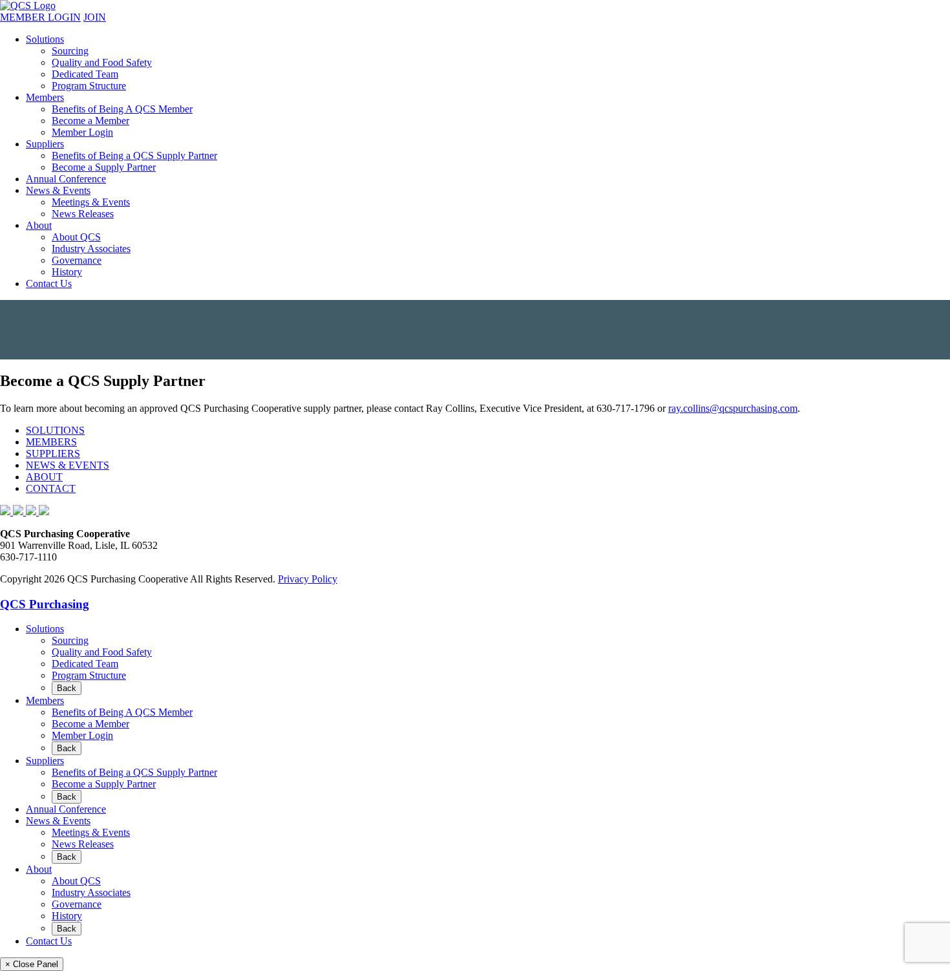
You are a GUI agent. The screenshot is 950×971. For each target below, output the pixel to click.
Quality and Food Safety (102, 62)
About (39, 225)
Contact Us (49, 283)
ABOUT (44, 476)
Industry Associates (91, 248)
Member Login (82, 132)
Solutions (45, 39)
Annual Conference (66, 178)
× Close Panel (31, 964)
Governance (76, 260)
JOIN (94, 17)
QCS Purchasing (44, 604)
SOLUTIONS (55, 430)
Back (66, 688)
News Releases (83, 213)
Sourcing (70, 50)
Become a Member (90, 120)
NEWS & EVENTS (67, 465)
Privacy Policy (307, 578)
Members (45, 97)
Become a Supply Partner (104, 167)
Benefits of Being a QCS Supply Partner (134, 155)
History (67, 271)
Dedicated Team (85, 74)
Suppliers (45, 143)
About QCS (76, 236)
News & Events (58, 190)
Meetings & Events (91, 202)
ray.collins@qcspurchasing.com (732, 408)
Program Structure (89, 85)
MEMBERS (51, 441)
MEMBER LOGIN (40, 17)
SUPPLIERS (53, 453)
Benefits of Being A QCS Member (122, 108)
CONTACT (51, 488)
